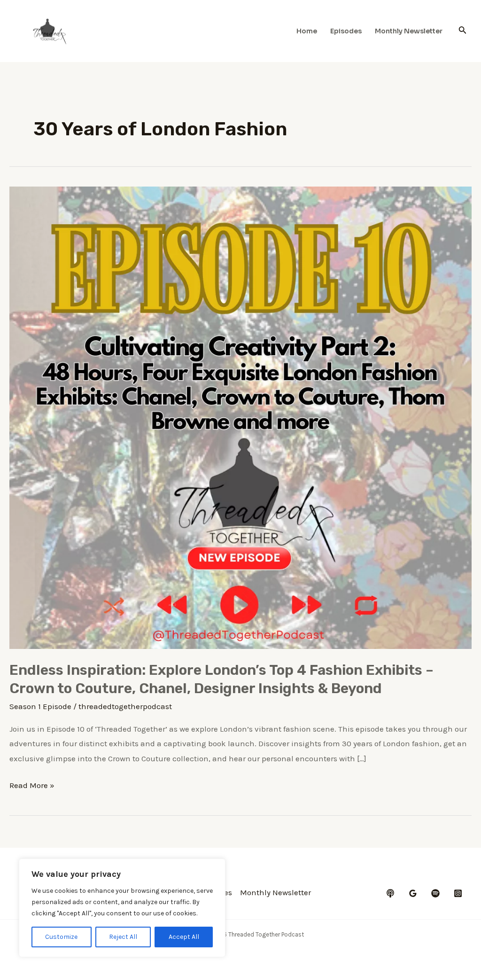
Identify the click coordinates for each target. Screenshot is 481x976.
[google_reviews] (413, 893)
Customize (61, 937)
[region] (122, 908)
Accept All (184, 937)
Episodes (346, 31)
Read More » (31, 786)
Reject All (123, 937)
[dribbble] (435, 893)
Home (306, 31)
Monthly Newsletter (408, 31)
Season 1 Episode (40, 706)
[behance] (390, 893)
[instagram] (458, 893)
